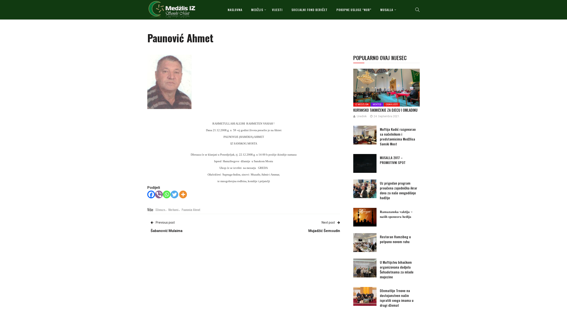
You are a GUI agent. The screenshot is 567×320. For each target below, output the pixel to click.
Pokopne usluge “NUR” (353, 9)
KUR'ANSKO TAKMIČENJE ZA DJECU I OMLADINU (385, 110)
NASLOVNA (235, 9)
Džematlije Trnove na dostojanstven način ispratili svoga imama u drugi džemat (397, 298)
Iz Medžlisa (362, 104)
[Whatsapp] (167, 194)
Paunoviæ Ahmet (191, 209)
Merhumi (173, 209)
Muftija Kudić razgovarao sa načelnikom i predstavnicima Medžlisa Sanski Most (398, 136)
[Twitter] (174, 194)
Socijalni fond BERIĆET (309, 9)
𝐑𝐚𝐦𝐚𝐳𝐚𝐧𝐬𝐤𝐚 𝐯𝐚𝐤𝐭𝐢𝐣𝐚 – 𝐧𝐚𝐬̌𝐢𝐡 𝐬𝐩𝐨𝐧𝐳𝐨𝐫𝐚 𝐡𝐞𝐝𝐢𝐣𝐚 (396, 214)
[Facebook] (151, 194)
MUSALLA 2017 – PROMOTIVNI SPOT (393, 160)
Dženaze (160, 209)
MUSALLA (386, 9)
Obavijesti (392, 104)
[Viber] (159, 194)
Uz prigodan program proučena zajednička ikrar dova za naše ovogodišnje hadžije (398, 190)
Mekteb (377, 104)
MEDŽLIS (257, 9)
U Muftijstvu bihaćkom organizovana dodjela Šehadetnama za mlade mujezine (397, 269)
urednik (362, 116)
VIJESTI (277, 9)
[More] (183, 194)
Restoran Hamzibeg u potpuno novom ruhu (395, 239)
